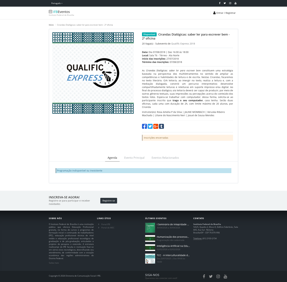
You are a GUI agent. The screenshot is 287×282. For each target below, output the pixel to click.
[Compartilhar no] (144, 126)
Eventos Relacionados (165, 158)
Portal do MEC (107, 227)
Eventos (61, 13)
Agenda (112, 158)
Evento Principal (134, 158)
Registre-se (108, 200)
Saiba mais (54, 262)
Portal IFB (105, 224)
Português (56, 3)
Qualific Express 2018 (183, 43)
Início (51, 24)
